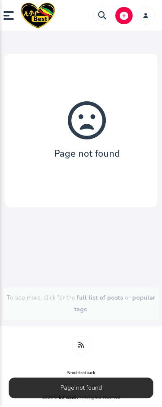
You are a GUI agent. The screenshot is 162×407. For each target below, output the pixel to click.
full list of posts (100, 298)
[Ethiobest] (38, 16)
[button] (12, 15)
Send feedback (81, 373)
